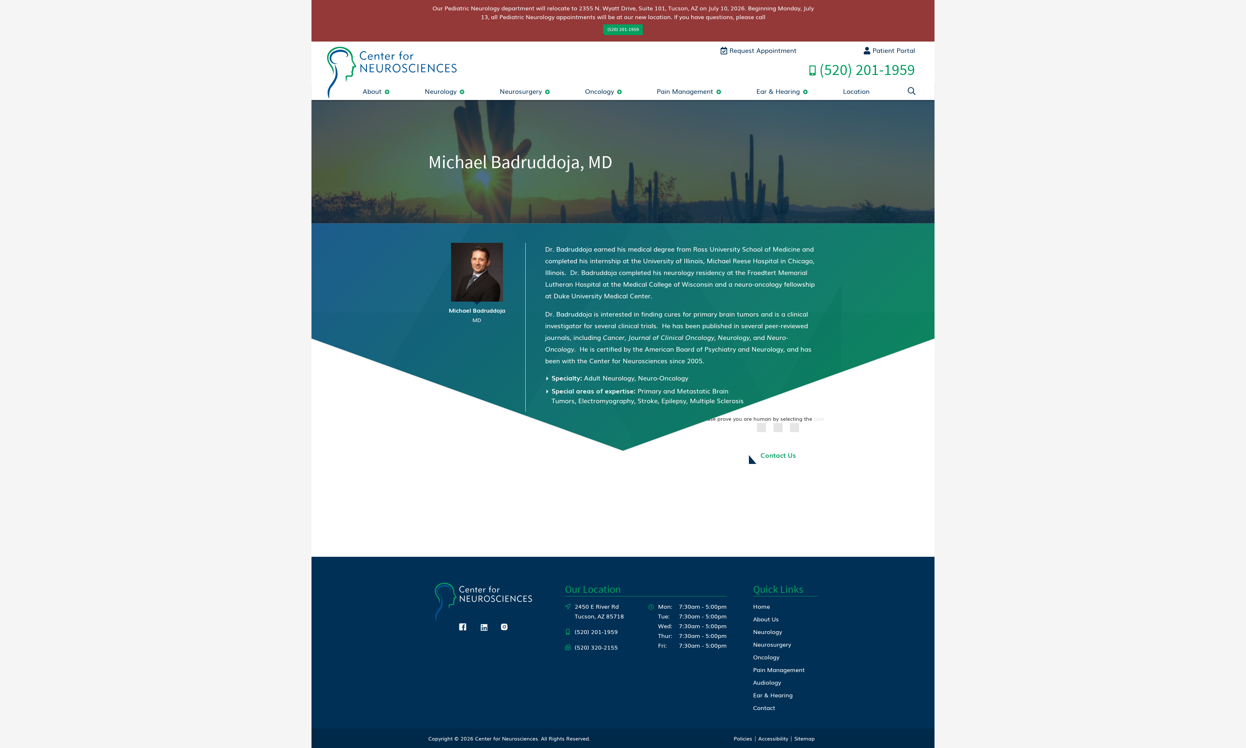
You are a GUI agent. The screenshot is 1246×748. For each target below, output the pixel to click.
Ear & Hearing (778, 91)
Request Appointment (762, 50)
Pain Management (685, 91)
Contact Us (778, 455)
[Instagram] (504, 626)
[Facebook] (463, 626)
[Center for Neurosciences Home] (392, 71)
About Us (766, 619)
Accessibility (773, 738)
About (372, 91)
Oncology (599, 91)
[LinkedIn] (483, 626)
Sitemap (804, 738)
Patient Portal (893, 50)
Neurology (441, 91)
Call (867, 69)
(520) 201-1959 (623, 29)
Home (761, 606)
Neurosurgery (521, 91)
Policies (743, 738)
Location (856, 91)
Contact (764, 707)
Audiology (767, 682)
